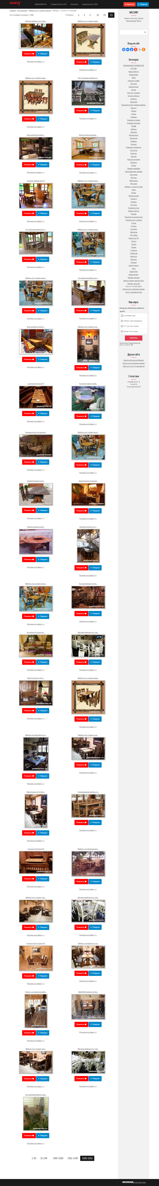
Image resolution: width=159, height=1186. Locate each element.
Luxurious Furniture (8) (36, 849)
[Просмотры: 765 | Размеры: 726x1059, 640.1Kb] (36, 828)
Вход (139, 21)
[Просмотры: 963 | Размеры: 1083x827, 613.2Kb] (88, 306)
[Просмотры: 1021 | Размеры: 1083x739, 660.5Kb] (88, 1073)
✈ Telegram (142, 4)
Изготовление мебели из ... (88, 78)
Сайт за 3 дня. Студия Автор (134, 366)
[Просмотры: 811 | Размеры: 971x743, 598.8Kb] (35, 49)
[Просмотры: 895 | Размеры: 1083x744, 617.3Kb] (35, 408)
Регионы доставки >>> (35, 61)
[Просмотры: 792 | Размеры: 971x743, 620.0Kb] (35, 306)
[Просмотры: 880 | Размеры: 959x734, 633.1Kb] (88, 411)
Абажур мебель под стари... (36, 21)
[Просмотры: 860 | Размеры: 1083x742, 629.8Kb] (88, 506)
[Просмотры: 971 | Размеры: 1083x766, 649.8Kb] (88, 817)
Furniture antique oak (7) (36, 181)
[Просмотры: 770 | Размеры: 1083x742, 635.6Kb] (88, 609)
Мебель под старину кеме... (88, 21)
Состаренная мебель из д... (35, 229)
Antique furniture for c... (88, 527)
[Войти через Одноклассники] (143, 49)
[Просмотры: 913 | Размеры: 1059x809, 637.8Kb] (35, 706)
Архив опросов (134, 343)
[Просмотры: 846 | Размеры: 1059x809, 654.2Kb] (88, 1019)
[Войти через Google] (139, 49)
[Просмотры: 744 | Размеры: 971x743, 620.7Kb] (88, 257)
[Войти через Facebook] (131, 49)
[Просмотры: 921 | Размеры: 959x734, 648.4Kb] (88, 876)
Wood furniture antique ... (88, 135)
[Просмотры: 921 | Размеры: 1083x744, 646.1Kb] (35, 874)
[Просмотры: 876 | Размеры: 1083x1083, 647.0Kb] (88, 714)
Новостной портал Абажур (133, 360)
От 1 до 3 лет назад (131, 326)
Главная (13, 11)
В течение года (129, 316)
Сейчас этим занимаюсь (133, 321)
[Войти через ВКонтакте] (127, 49)
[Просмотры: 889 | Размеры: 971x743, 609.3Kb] (35, 208)
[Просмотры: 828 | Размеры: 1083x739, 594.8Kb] (35, 160)
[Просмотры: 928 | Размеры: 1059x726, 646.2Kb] (35, 922)
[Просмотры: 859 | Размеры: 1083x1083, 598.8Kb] (88, 57)
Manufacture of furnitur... (36, 792)
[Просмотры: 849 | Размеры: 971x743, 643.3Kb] (35, 611)
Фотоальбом (22, 11)
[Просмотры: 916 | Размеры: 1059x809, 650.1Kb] (35, 971)
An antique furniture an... (36, 632)
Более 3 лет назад (131, 331)
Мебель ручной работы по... (35, 735)
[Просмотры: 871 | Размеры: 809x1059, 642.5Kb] (36, 771)
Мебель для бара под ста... (88, 943)
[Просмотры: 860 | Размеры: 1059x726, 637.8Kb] (88, 760)
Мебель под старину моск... (88, 181)
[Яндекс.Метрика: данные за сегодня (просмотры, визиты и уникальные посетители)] (138, 1182)
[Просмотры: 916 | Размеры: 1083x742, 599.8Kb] (88, 160)
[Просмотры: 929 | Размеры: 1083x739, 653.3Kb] (88, 922)
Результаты (124, 343)
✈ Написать (129, 4)
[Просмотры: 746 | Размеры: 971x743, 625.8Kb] (35, 354)
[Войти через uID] (123, 49)
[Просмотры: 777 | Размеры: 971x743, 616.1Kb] (88, 208)
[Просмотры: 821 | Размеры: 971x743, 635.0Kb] (88, 460)
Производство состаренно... (36, 432)
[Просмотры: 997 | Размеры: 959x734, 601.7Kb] (88, 106)
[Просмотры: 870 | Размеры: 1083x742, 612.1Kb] (35, 254)
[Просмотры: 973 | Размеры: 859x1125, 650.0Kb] (36, 1131)
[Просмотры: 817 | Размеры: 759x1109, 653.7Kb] (36, 1028)
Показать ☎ (29, 54)
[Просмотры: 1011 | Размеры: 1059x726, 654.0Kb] (35, 1074)
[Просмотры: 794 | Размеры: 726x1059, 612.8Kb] (88, 363)
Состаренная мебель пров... (36, 1095)
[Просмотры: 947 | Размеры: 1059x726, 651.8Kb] (88, 968)
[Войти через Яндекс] (135, 49)
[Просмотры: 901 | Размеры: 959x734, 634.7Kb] (35, 554)
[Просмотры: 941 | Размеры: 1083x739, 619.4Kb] (35, 457)
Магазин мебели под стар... (88, 632)
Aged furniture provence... (88, 481)
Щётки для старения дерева (134, 363)
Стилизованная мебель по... (88, 792)
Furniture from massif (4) (36, 943)
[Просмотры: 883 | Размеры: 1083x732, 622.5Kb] (35, 505)
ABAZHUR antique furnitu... (88, 992)
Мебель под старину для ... (88, 327)
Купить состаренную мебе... (36, 992)
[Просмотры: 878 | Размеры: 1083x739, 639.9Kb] (88, 657)
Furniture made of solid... (88, 384)
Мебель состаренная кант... (88, 849)
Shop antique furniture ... (36, 135)
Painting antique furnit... (36, 527)
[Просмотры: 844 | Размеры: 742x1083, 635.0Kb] (88, 563)
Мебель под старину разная (40, 11)
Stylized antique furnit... (36, 481)
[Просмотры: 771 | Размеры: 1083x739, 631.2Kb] (35, 657)
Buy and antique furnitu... (88, 584)
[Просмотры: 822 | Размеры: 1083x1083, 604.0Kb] (35, 114)
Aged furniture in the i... (35, 678)
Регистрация (131, 21)
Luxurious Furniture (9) (36, 384)
